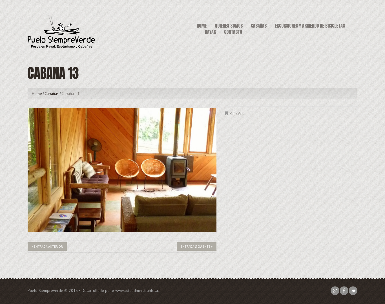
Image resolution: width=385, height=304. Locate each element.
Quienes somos (229, 25)
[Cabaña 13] (122, 170)
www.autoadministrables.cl (137, 290)
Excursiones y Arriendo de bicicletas (310, 25)
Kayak (210, 31)
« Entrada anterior (47, 246)
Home (202, 25)
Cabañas (259, 25)
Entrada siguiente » (197, 246)
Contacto (233, 31)
